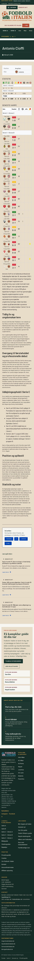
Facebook (9, 538)
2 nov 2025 (7, 196)
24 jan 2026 (7, 124)
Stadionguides (6, 844)
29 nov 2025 (6, 166)
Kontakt (4, 864)
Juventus (21, 769)
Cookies (4, 858)
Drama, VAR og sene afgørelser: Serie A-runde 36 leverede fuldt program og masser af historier (16, 583)
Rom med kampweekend (22, 843)
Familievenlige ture (24, 847)
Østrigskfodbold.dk (7, 949)
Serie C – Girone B (7, 835)
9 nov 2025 (7, 188)
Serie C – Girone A (7, 832)
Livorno (21, 72)
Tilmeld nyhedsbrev (13, 661)
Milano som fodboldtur (25, 839)
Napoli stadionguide (24, 836)
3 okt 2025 (6, 219)
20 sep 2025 (6, 241)
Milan (25, 30)
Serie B (13, 30)
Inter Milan (21, 757)
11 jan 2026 (6, 136)
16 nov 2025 (7, 181)
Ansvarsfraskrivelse (8, 867)
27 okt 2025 (7, 203)
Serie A (5, 30)
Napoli (20, 766)
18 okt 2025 (7, 211)
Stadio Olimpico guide (25, 833)
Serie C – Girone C (7, 838)
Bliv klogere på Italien (13, 25)
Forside (4, 3)
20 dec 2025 (6, 151)
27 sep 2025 (6, 226)
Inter (20, 30)
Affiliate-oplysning (7, 870)
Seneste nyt (22, 827)
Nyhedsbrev (5, 36)
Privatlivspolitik (14, 3)
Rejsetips (4, 847)
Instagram (5, 814)
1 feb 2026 (6, 116)
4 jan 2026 (6, 143)
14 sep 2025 (7, 249)
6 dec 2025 (7, 158)
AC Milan (21, 760)
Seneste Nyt (23, 7)
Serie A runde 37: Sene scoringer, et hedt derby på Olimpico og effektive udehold (16, 562)
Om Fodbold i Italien (8, 861)
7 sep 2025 (7, 256)
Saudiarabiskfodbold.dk (8, 944)
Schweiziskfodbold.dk (8, 946)
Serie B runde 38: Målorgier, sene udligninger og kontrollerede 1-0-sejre (16, 606)
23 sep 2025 (6, 234)
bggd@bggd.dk (6, 897)
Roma (30, 30)
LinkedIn (23, 538)
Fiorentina (21, 779)
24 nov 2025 (6, 173)
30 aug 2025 (6, 264)
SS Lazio (21, 773)
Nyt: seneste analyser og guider (23, 1)
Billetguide (5, 841)
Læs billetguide (11, 666)
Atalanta (20, 776)
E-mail (8, 543)
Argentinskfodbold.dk (8, 941)
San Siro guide (22, 830)
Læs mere (5, 572)
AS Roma (21, 763)
